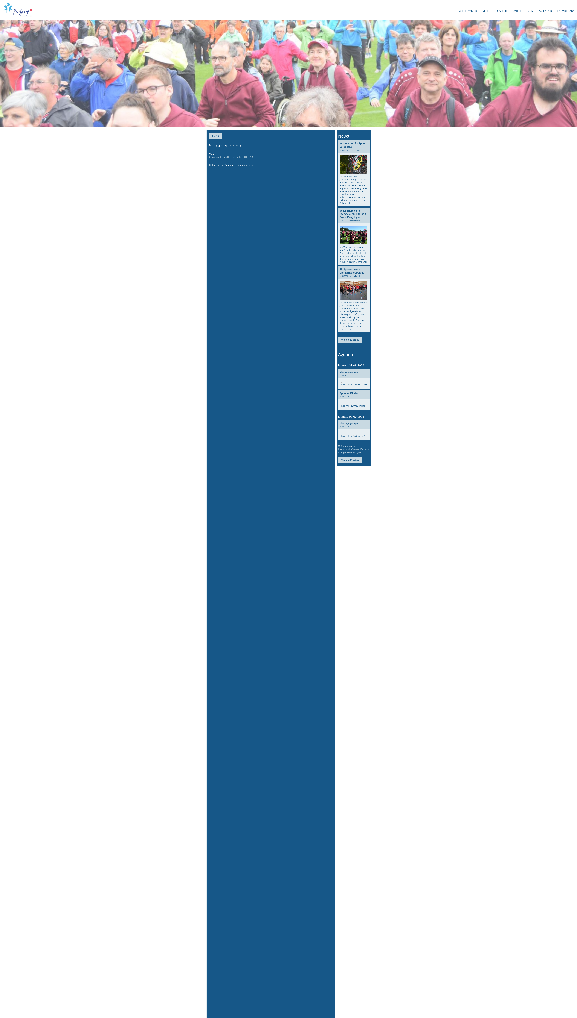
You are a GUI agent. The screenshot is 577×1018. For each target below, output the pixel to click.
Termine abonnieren (350, 446)
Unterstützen (523, 11)
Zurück (215, 136)
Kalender (545, 11)
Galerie (502, 11)
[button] (354, 379)
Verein (487, 11)
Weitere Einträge (350, 339)
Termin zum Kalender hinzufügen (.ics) (232, 165)
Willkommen (468, 11)
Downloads (566, 11)
